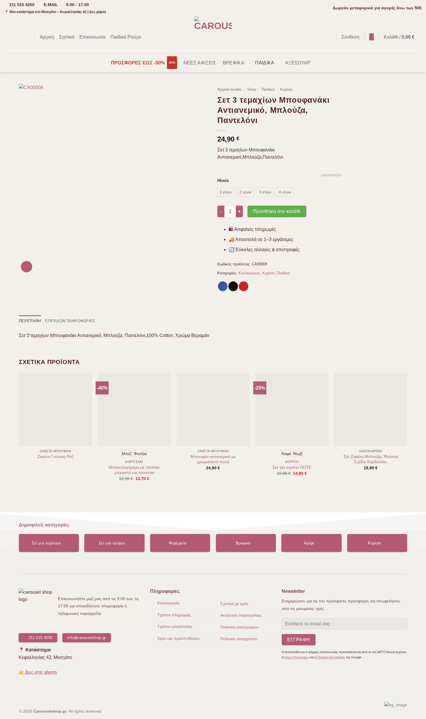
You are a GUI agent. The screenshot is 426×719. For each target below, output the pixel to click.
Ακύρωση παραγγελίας (241, 615)
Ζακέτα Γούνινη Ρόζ (55, 456)
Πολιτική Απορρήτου (331, 657)
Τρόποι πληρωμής (174, 615)
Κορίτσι (286, 89)
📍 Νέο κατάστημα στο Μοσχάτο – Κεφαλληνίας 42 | (55, 12)
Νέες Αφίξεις (199, 62)
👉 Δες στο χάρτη (38, 672)
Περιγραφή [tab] (30, 321)
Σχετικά (66, 37)
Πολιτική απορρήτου (238, 638)
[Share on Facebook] (222, 286)
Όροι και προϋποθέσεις (178, 638)
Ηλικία (223, 181)
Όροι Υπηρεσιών (297, 657)
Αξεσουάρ (298, 62)
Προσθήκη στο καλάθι (277, 211)
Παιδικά (264, 62)
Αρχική (47, 37)
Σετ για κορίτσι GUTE (291, 467)
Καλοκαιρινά (249, 273)
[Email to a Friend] (233, 286)
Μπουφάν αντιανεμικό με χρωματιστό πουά (213, 459)
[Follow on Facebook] (8, 36)
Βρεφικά (233, 62)
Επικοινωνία (92, 37)
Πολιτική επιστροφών (239, 627)
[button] (329, 37)
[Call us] (30, 36)
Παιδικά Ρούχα (125, 37)
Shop (251, 89)
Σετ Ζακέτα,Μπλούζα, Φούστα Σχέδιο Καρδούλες (370, 459)
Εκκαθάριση (331, 175)
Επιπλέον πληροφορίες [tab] (70, 321)
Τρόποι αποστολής (174, 626)
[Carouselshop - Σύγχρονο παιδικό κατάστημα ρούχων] (213, 35)
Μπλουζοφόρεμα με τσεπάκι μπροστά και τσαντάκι (134, 470)
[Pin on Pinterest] (243, 286)
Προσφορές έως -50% (138, 62)
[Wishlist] (371, 36)
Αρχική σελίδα (229, 89)
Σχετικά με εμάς (234, 603)
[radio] (225, 192)
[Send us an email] (23, 36)
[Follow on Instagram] (15, 36)
